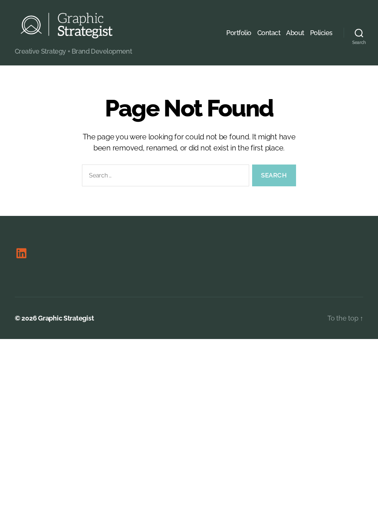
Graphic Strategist (66, 318)
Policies (321, 33)
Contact (269, 33)
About (295, 33)
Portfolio (238, 33)
